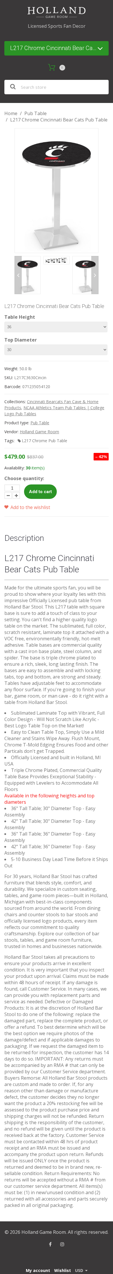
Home (10, 113)
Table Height (19, 317)
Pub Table (35, 113)
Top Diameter (20, 340)
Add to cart (40, 491)
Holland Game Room (39, 431)
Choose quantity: (24, 478)
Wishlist (62, 1270)
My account (38, 1270)
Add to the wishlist (29, 507)
